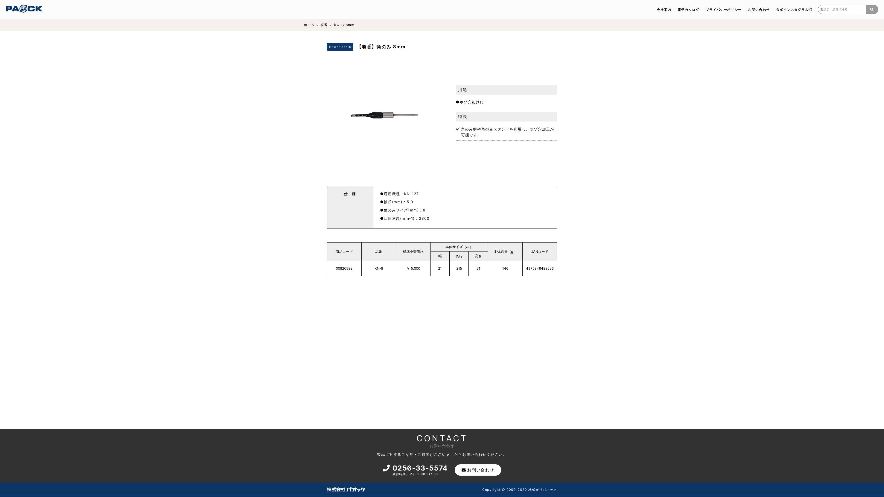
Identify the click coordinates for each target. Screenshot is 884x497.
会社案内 (664, 10)
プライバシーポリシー (724, 10)
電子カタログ (688, 10)
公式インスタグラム (792, 10)
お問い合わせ (759, 10)
